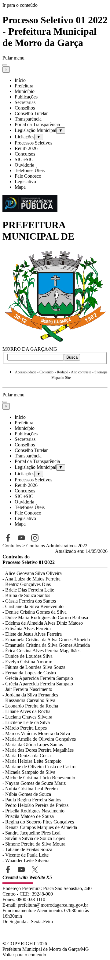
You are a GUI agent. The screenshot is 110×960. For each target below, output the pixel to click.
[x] (34, 869)
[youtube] (21, 869)
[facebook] (7, 869)
